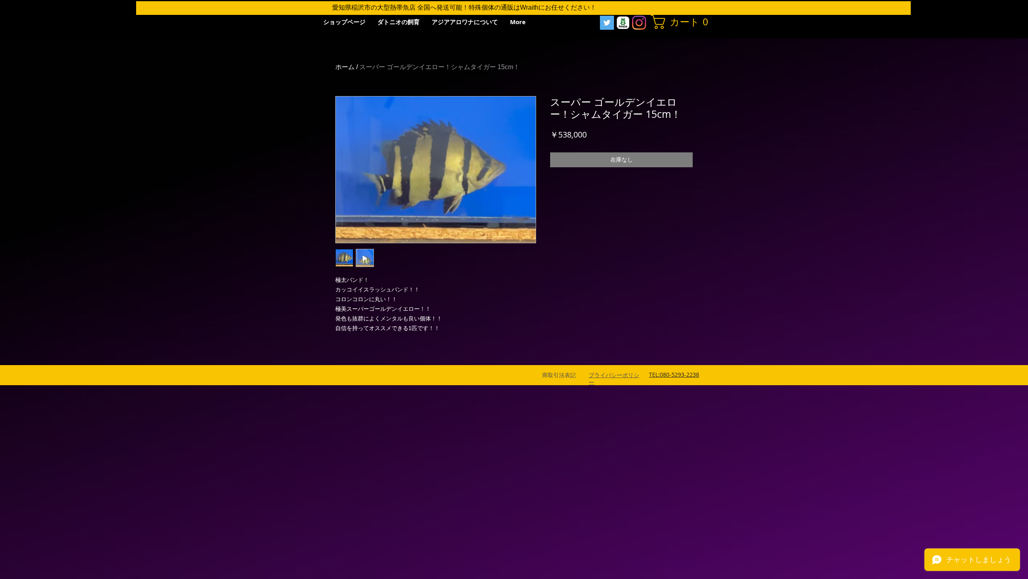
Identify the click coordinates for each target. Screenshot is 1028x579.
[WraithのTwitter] (607, 23)
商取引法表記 (559, 375)
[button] (681, 22)
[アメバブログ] (623, 23)
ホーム (345, 67)
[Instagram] (639, 23)
